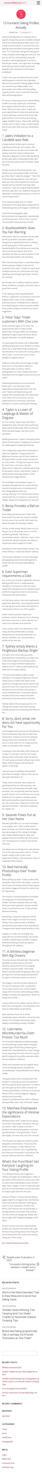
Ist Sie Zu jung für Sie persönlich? (14, 1388)
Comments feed (8, 1463)
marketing (13, 32)
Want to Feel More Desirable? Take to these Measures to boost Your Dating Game (20, 1296)
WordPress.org (7, 1467)
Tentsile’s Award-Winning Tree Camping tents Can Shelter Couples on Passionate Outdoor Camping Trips (19, 1315)
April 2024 (6, 1416)
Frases (4, 1429)
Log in (4, 1455)
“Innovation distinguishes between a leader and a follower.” (22, 1267)
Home (4, 1433)
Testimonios (6, 1437)
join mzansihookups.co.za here (15, 1243)
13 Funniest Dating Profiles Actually (21, 25)
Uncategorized (25, 32)
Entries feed (6, 1459)
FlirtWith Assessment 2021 (12, 1367)
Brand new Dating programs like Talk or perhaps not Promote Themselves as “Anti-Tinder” (19, 1334)
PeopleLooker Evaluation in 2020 (21, 1259)
